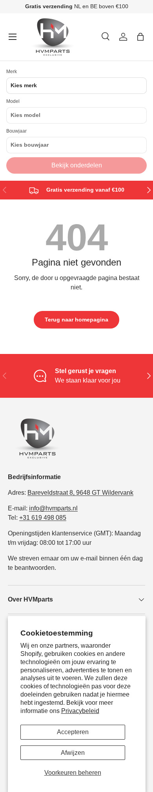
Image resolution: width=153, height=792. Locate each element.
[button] (140, 36)
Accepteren (73, 732)
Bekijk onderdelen (76, 165)
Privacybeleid (80, 711)
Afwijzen (73, 752)
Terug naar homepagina (76, 319)
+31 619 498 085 (42, 517)
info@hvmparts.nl (53, 508)
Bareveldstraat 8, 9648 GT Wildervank (80, 492)
